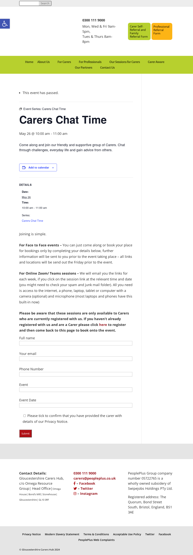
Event (23, 384)
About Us (43, 62)
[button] (5, 24)
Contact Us (107, 68)
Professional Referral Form (161, 30)
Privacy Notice (31, 534)
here (103, 324)
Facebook (87, 483)
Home (29, 62)
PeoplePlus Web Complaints (96, 539)
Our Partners (83, 68)
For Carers (64, 62)
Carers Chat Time (32, 220)
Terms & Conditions (96, 534)
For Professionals (90, 62)
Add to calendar (38, 167)
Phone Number (31, 369)
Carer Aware (156, 62)
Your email (27, 353)
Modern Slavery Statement (62, 534)
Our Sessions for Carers (124, 62)
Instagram (89, 493)
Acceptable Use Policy (127, 534)
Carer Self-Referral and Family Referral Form (139, 31)
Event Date (27, 400)
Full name (27, 338)
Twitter (86, 488)
